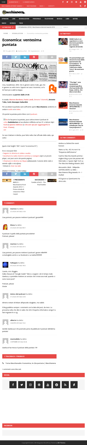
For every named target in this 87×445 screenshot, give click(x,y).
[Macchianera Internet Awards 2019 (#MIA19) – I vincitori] (63, 105)
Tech (21, 23)
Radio (41, 6)
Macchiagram (31, 6)
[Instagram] (72, 2)
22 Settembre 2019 (76, 111)
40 (71, 113)
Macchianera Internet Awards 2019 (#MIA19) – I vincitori (75, 106)
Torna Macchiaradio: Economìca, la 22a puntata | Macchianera (30, 363)
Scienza (13, 23)
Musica (59, 19)
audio (10, 109)
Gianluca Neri (22, 51)
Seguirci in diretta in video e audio (16, 153)
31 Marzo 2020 (75, 74)
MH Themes (61, 443)
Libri (67, 19)
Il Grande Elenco (28, 2)
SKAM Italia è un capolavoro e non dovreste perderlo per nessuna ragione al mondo (76, 43)
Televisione (48, 19)
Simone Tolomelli (41, 99)
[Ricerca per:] (73, 27)
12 (70, 76)
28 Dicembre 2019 (76, 94)
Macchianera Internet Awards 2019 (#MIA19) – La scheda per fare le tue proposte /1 (76, 123)
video (18, 109)
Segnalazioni (24, 19)
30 (82, 130)
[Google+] (81, 6)
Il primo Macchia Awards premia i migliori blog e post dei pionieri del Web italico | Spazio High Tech (71, 158)
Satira (75, 19)
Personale (37, 19)
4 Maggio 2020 (75, 49)
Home (3, 2)
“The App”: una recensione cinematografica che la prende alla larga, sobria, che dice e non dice (76, 87)
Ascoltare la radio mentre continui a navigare (21, 156)
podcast (34, 114)
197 (70, 51)
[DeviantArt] (85, 6)
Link (13, 19)
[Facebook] (63, 2)
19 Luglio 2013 (10, 51)
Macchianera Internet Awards (12, 6)
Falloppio (14, 263)
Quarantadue (13, 2)
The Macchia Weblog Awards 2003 (71, 163)
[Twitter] (67, 2)
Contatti (51, 6)
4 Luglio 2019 (75, 130)
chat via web (16, 166)
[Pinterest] (76, 2)
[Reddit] (85, 2)
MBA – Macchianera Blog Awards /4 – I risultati (70, 172)
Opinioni (5, 19)
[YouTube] (81, 2)
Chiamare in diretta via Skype (15, 161)
